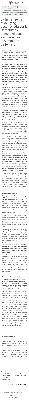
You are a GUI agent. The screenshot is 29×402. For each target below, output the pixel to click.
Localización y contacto (13, 394)
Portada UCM (12, 7)
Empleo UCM (6, 374)
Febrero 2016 (7, 9)
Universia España (21, 372)
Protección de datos (13, 397)
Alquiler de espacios (21, 374)
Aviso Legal (13, 395)
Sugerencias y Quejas (21, 376)
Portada (4, 7)
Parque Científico (6, 376)
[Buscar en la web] (27, 2)
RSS (15, 399)
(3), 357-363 (18, 345)
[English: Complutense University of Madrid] (22, 2)
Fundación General (6, 372)
